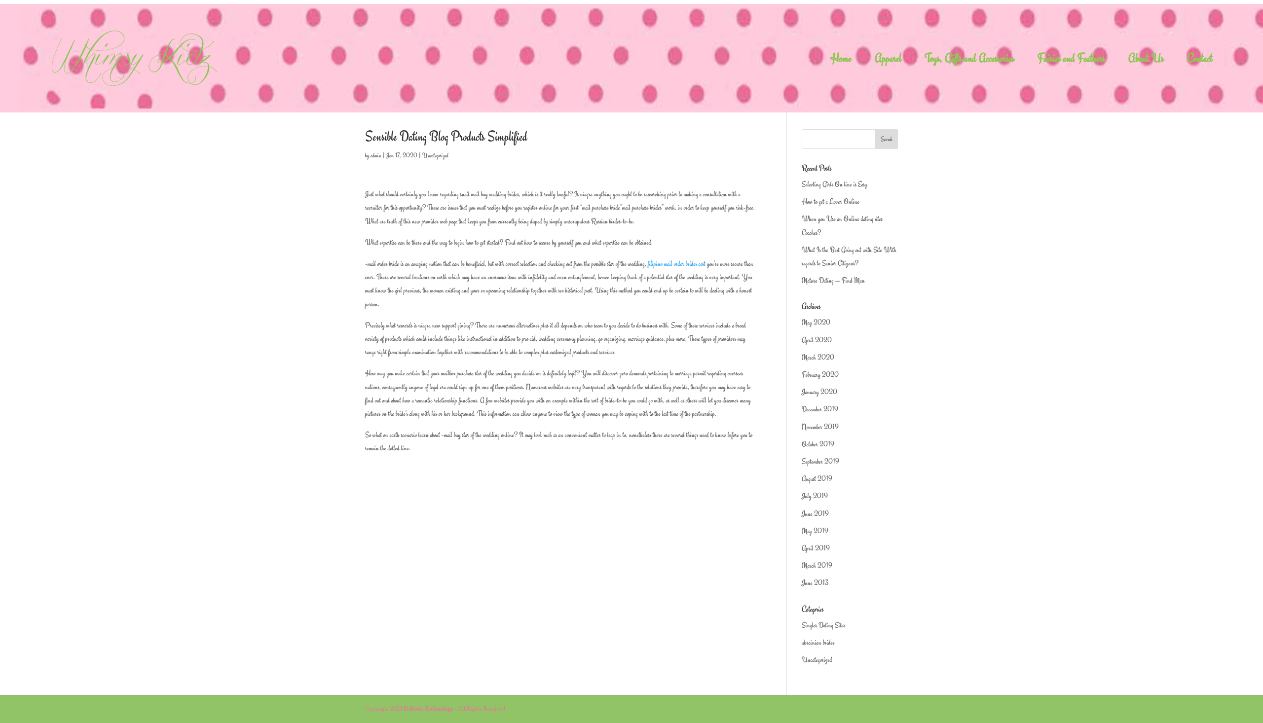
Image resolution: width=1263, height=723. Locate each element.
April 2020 (817, 340)
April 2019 (816, 548)
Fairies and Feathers (1071, 60)
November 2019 (820, 427)
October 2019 (818, 444)
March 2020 (818, 357)
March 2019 (817, 565)
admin (376, 155)
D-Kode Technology (428, 708)
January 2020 (819, 392)
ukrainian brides (818, 642)
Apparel (888, 60)
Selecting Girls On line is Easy (834, 184)
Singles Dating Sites (823, 625)
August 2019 (817, 478)
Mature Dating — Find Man (833, 280)
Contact (1200, 60)
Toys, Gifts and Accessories (969, 60)
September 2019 (820, 461)
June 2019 (815, 513)
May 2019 (815, 531)
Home (841, 60)
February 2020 (820, 374)
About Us (1146, 60)
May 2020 (816, 322)
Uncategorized (435, 155)
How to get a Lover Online (830, 201)
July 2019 (815, 496)
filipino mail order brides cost (677, 263)
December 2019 (820, 409)
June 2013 (815, 582)
